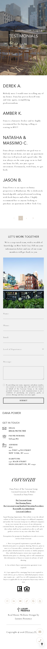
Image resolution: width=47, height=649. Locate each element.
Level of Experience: (12, 349)
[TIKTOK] (26, 601)
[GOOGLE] (33, 601)
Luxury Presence (23, 618)
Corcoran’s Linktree (23, 511)
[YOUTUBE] (20, 601)
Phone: (6, 325)
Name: (6, 313)
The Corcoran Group (23, 500)
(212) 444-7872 (14, 439)
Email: (6, 337)
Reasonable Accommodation (23, 509)
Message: (7, 361)
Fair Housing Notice (23, 503)
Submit (23, 400)
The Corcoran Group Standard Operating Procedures (23, 506)
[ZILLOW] (39, 601)
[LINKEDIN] (13, 601)
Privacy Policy (33, 632)
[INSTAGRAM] (7, 601)
